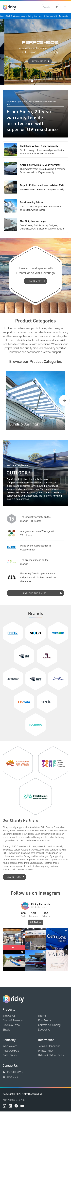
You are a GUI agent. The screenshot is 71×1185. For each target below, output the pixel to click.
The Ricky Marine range (33, 221)
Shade (6, 1029)
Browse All (9, 1015)
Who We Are (10, 1046)
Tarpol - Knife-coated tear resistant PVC (42, 185)
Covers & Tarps (11, 1025)
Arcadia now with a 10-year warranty (40, 164)
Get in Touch (10, 1055)
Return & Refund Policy (51, 1055)
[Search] (57, 7)
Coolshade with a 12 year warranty (39, 146)
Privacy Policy (45, 1050)
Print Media (44, 1020)
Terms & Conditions (49, 1046)
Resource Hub (11, 1050)
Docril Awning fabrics (31, 202)
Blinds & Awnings (13, 1020)
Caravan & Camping (49, 1025)
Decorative (44, 1029)
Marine (42, 1015)
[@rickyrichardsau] (25, 905)
